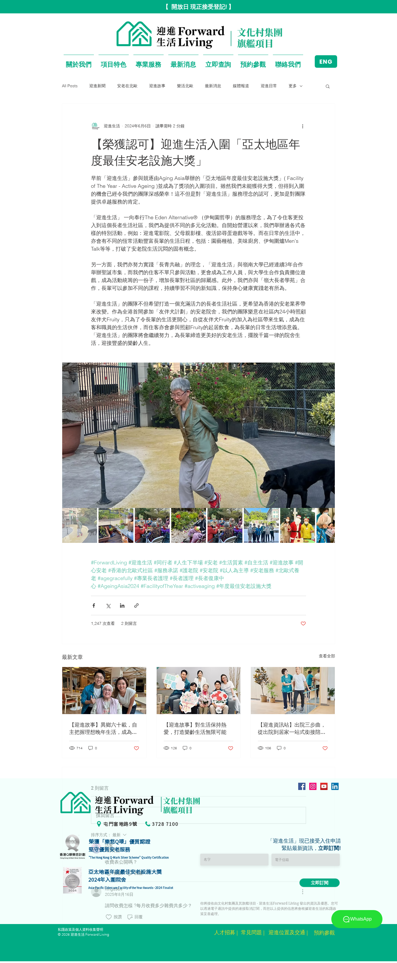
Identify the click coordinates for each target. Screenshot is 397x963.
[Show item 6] (261, 525)
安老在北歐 (127, 85)
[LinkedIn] (335, 786)
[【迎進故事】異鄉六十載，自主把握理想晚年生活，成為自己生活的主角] (104, 690)
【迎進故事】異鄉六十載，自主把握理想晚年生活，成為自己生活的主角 (103, 728)
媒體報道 (241, 85)
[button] (78, 61)
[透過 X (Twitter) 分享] (108, 605)
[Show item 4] (188, 525)
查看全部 (327, 656)
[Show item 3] (152, 525)
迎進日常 (269, 85)
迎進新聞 (97, 85)
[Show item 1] (79, 525)
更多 (293, 85)
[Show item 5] (225, 525)
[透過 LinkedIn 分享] (122, 605)
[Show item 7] (297, 525)
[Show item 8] (333, 525)
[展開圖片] (198, 435)
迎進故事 (157, 85)
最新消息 (213, 85)
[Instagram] (312, 786)
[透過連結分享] (136, 605)
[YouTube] (324, 786)
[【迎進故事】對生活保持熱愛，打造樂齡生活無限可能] (199, 690)
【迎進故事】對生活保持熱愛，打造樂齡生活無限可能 (195, 728)
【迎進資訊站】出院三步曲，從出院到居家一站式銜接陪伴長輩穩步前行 (292, 728)
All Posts (70, 85)
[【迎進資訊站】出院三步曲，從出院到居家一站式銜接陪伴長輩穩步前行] (293, 690)
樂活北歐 (185, 85)
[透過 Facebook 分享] (93, 605)
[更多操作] (302, 125)
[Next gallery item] (328, 435)
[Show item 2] (116, 525)
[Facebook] (301, 786)
